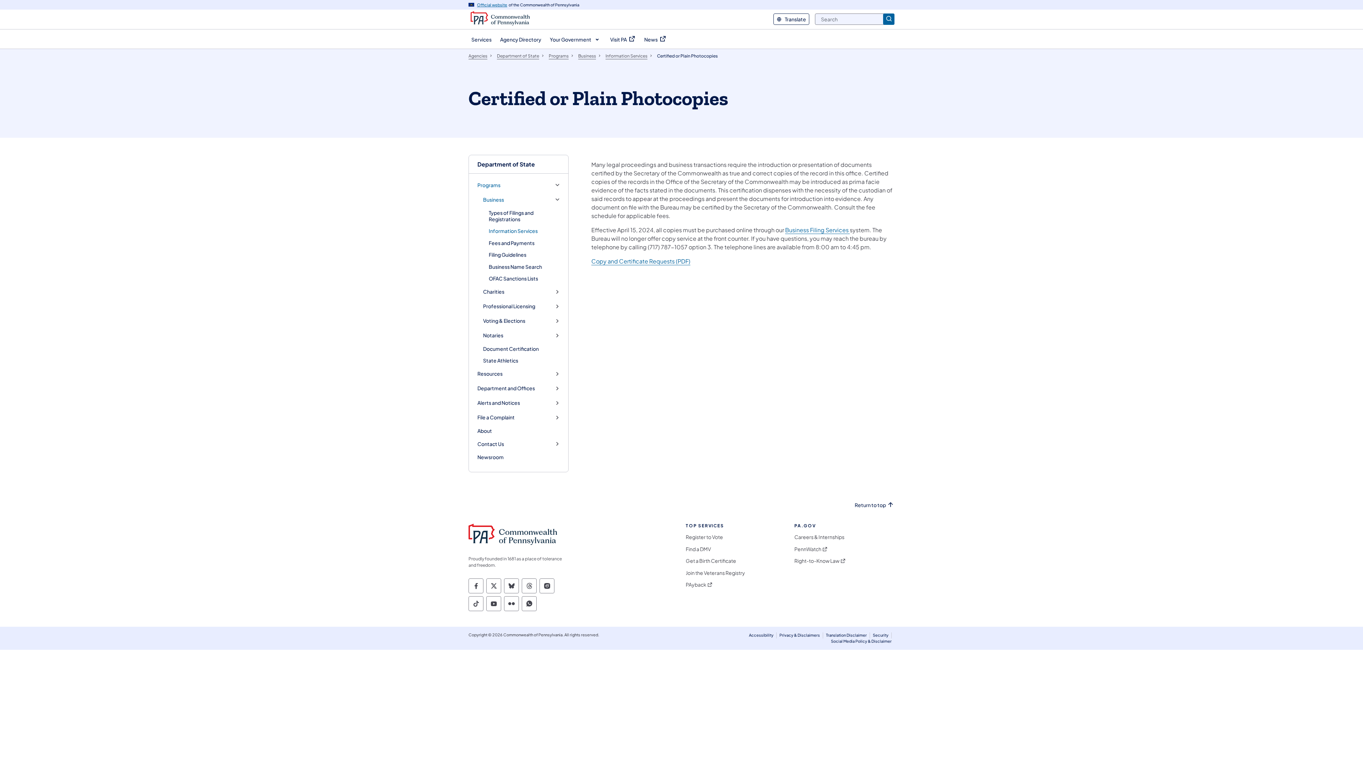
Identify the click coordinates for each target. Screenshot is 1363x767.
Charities (493, 292)
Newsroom (490, 457)
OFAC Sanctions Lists (513, 278)
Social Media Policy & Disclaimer (861, 641)
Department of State (506, 164)
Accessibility (761, 635)
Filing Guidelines (507, 254)
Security (880, 635)
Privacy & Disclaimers (799, 635)
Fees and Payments (512, 243)
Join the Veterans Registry (715, 573)
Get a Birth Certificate (711, 561)
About (484, 431)
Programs (488, 185)
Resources (490, 374)
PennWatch (807, 549)
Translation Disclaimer (846, 635)
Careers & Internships (819, 537)
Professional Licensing (509, 306)
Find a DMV (698, 549)
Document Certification (511, 349)
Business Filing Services (817, 230)
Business (493, 200)
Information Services (513, 231)
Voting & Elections (504, 321)
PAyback (696, 585)
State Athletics (500, 360)
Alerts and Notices (498, 403)
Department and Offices (506, 388)
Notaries (493, 335)
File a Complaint (496, 417)
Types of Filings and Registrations (511, 216)
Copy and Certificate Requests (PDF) (640, 261)
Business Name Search (515, 266)
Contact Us (490, 444)
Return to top (870, 505)
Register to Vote (704, 537)
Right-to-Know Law (816, 561)
